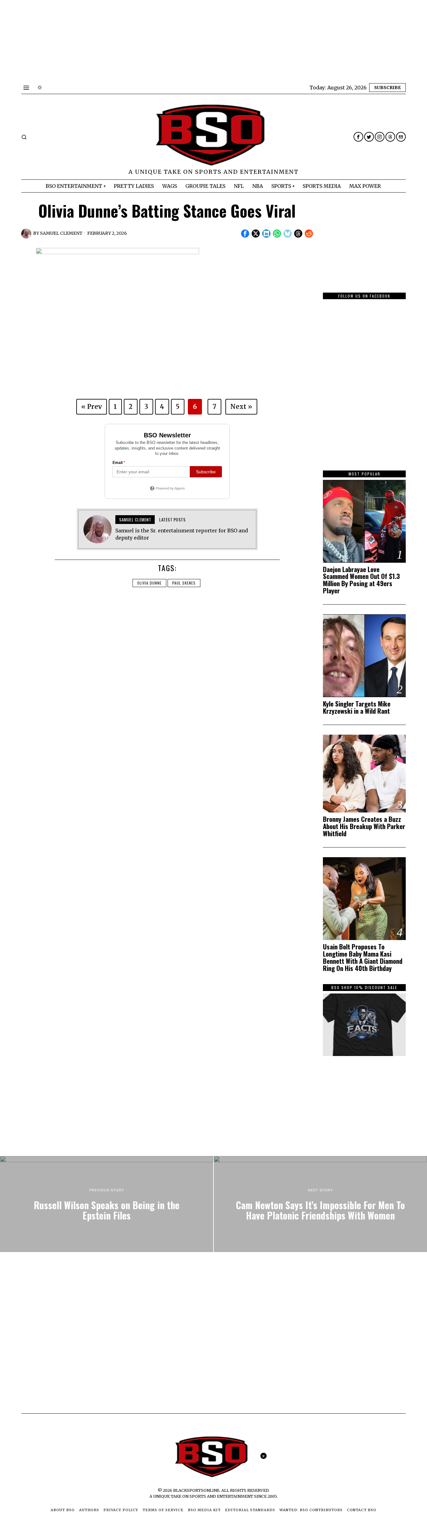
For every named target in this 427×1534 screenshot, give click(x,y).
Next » (241, 406)
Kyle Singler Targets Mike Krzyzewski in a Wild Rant (356, 707)
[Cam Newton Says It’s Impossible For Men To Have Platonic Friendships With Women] (320, 1204)
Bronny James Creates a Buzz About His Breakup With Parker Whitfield (364, 826)
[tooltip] (358, 137)
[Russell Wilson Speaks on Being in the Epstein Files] (106, 1204)
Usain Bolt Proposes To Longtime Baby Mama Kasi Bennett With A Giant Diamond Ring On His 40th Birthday (362, 957)
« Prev (91, 406)
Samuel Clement (61, 233)
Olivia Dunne (149, 583)
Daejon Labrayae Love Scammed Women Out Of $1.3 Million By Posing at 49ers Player (361, 580)
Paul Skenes (184, 583)
